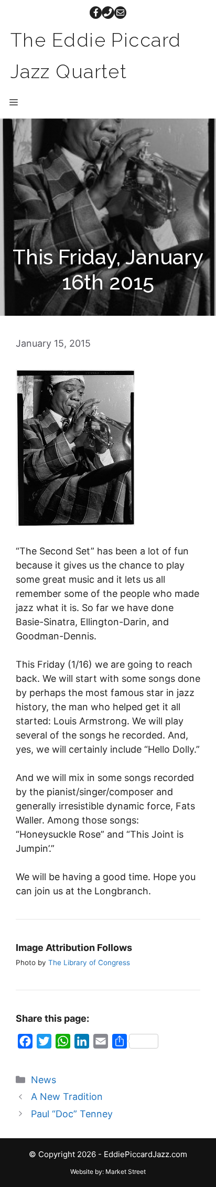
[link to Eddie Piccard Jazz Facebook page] (96, 12)
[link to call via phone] (108, 12)
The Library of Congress (89, 962)
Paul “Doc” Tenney (72, 1113)
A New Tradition (67, 1096)
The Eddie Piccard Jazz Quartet (95, 55)
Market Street (125, 1171)
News (43, 1079)
